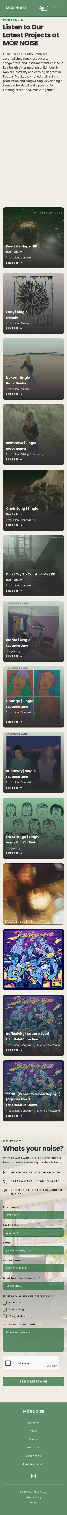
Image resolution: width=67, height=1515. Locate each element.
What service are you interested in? (28, 1296)
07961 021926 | (23, 1181)
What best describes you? (21, 1278)
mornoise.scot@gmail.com (35, 1172)
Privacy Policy (34, 1497)
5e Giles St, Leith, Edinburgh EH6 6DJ (36, 1192)
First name (10, 1207)
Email (7, 1243)
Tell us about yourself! (19, 1324)
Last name (10, 1225)
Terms (33, 1502)
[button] (43, 8)
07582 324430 (48, 1181)
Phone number (13, 1261)
